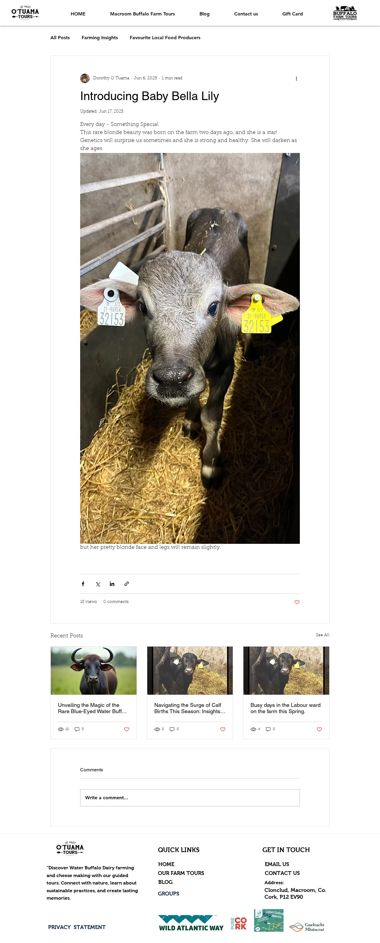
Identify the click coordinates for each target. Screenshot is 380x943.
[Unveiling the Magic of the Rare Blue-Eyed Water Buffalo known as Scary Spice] (94, 671)
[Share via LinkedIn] (112, 584)
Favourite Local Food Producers (165, 37)
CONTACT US (283, 873)
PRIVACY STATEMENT (77, 927)
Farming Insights (100, 37)
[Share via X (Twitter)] (97, 584)
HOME (166, 864)
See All (323, 635)
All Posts (60, 37)
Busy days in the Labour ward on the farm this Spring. (286, 708)
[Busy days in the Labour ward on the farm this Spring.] (286, 671)
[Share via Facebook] (83, 584)
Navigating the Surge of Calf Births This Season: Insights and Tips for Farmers (187, 708)
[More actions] (296, 78)
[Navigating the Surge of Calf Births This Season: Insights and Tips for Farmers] (190, 671)
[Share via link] (126, 584)
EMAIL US (278, 864)
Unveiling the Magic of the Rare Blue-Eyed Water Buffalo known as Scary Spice (93, 708)
